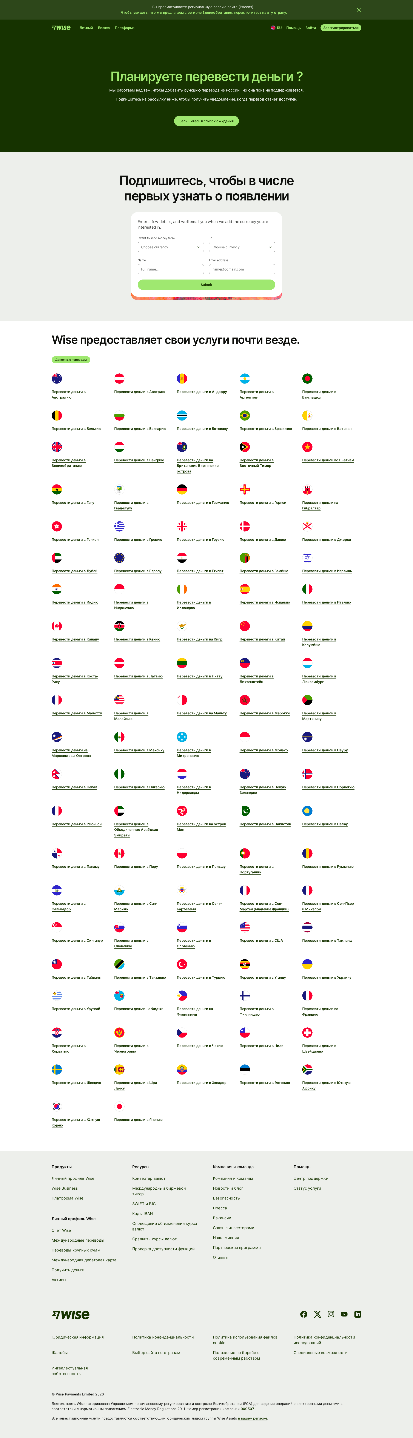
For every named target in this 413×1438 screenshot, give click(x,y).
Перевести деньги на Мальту (202, 713)
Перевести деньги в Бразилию (266, 428)
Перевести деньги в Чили (262, 1046)
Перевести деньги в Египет (200, 571)
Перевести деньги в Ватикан (326, 428)
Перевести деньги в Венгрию (139, 460)
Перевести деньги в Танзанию (140, 977)
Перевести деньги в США (261, 940)
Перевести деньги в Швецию (76, 1082)
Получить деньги (68, 1270)
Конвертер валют (149, 1178)
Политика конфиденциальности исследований (324, 1340)
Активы (59, 1280)
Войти (310, 28)
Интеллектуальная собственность (70, 1371)
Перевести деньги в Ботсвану (202, 428)
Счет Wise (61, 1230)
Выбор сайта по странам (156, 1352)
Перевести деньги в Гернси (263, 502)
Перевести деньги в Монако (264, 750)
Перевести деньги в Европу (138, 571)
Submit (206, 285)
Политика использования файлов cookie (245, 1340)
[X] (317, 1315)
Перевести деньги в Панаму (76, 866)
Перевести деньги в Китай (262, 639)
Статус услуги (307, 1188)
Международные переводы (78, 1240)
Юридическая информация (78, 1337)
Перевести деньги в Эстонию (265, 1082)
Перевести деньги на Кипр (199, 639)
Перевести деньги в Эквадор (202, 1082)
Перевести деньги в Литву (199, 676)
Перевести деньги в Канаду (75, 639)
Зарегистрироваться (341, 28)
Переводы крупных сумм (76, 1250)
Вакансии (222, 1218)
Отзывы (220, 1257)
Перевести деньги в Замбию (264, 571)
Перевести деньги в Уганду (263, 977)
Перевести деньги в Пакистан (265, 824)
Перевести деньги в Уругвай (76, 1009)
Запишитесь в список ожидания (206, 121)
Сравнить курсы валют (154, 1239)
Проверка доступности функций (163, 1249)
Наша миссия (226, 1237)
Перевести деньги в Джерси (326, 539)
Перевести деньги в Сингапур (77, 940)
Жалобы (60, 1352)
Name (142, 260)
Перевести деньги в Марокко (265, 713)
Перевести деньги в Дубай (74, 571)
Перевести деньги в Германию (203, 502)
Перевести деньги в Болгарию (140, 428)
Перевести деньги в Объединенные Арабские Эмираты (136, 829)
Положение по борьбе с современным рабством (236, 1355)
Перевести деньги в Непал (74, 787)
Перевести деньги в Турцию (201, 977)
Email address (218, 260)
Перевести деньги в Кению (137, 639)
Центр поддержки (311, 1178)
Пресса (220, 1208)
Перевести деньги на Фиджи (138, 1009)
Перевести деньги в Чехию (200, 1046)
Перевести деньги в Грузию (200, 539)
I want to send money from (156, 238)
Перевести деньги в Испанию (265, 602)
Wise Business (65, 1188)
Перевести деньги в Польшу (201, 866)
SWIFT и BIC (144, 1203)
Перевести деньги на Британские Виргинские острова (198, 465)
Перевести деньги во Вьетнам (328, 460)
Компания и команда (233, 1178)
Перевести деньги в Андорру (202, 392)
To (211, 238)
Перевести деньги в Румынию (328, 866)
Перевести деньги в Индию (75, 602)
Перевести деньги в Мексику (139, 750)
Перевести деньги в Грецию (138, 539)
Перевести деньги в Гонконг (76, 539)
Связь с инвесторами (233, 1228)
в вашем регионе (252, 1418)
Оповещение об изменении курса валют (164, 1226)
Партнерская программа (237, 1247)
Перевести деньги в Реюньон (77, 824)
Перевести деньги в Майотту (77, 713)
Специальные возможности (321, 1352)
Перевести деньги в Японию (138, 1119)
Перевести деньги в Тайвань (76, 977)
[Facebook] (303, 1315)
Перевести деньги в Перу (136, 866)
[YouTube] (344, 1315)
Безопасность (226, 1198)
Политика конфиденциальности (163, 1337)
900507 (247, 1409)
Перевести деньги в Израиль (327, 571)
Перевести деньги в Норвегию (328, 787)
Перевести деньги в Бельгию (76, 428)
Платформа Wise (67, 1198)
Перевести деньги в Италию (326, 602)
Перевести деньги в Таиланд (327, 940)
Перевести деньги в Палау (325, 824)
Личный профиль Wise (73, 1178)
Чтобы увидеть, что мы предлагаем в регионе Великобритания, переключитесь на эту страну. (204, 12)
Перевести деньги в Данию (263, 539)
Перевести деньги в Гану (73, 502)
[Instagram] (331, 1315)
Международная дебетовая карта (84, 1260)
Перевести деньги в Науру (325, 750)
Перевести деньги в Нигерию (139, 787)
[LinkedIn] (357, 1315)
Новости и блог (228, 1188)
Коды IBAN (142, 1213)
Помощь (293, 28)
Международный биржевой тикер (159, 1191)
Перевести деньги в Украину (326, 977)
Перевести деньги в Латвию (138, 676)
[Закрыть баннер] (358, 9)
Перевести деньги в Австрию (139, 392)
